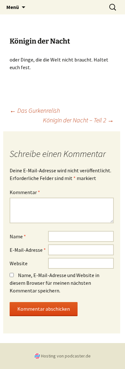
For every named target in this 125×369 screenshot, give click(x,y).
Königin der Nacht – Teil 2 (78, 120)
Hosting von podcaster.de (66, 356)
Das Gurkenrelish (35, 110)
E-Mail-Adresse (28, 250)
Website (19, 263)
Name (18, 236)
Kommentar (25, 192)
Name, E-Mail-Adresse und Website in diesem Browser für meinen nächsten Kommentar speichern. (54, 283)
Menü (12, 7)
